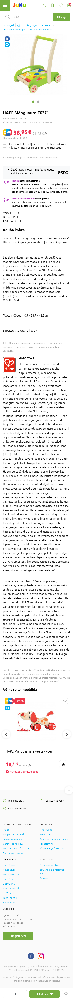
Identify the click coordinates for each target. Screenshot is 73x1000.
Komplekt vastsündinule (16, 848)
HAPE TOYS (26, 358)
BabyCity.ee (9, 865)
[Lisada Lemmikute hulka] (66, 994)
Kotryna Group (11, 874)
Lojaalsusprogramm (13, 839)
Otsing (61, 17)
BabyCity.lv (9, 883)
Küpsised (44, 878)
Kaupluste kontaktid (14, 834)
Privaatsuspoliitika (49, 865)
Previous (6, 734)
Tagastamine (47, 843)
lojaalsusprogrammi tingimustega (40, 147)
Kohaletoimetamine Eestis (54, 839)
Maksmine (45, 834)
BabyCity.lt (9, 879)
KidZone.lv (9, 902)
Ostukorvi (42, 994)
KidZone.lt (8, 893)
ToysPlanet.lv (10, 897)
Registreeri (18, 936)
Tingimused (46, 829)
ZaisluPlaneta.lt (11, 888)
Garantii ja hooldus (13, 843)
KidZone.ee (9, 869)
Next (67, 734)
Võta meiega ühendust (52, 848)
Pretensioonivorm (13, 853)
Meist (6, 829)
